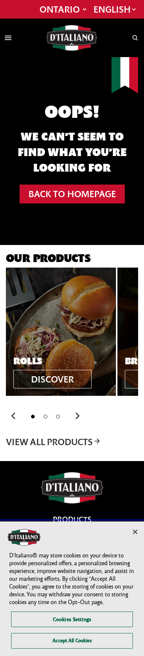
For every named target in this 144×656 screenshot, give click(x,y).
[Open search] (135, 38)
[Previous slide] (13, 416)
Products (72, 519)
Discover (52, 379)
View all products (49, 441)
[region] (72, 588)
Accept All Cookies (71, 640)
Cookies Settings (72, 619)
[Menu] (8, 37)
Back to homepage (72, 193)
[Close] (135, 532)
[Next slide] (77, 416)
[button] (33, 416)
